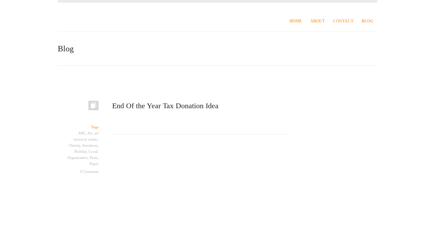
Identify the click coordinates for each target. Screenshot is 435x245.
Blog (367, 21)
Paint (94, 158)
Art (89, 133)
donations (90, 145)
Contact (343, 21)
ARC (82, 133)
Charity (74, 145)
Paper (94, 164)
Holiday (80, 151)
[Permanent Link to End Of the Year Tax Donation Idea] (78, 109)
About (317, 21)
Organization (77, 158)
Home (296, 21)
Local (93, 151)
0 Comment (89, 171)
